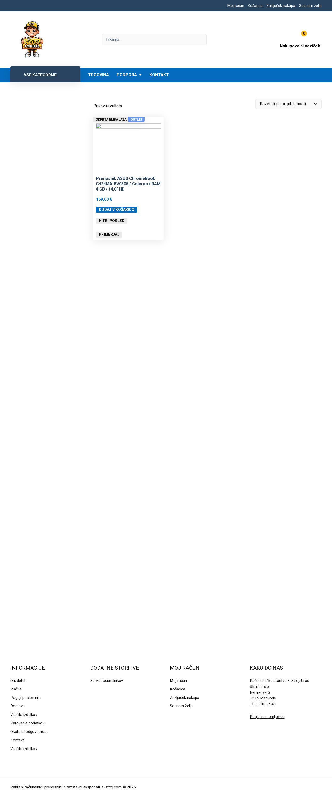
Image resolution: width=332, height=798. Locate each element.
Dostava (17, 706)
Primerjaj (109, 234)
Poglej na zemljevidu (267, 716)
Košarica (255, 6)
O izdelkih (18, 680)
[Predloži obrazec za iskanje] (154, 39)
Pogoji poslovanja (25, 697)
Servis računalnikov (106, 680)
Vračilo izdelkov (23, 714)
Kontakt (159, 74)
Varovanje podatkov (27, 723)
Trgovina (98, 74)
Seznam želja (310, 6)
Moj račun (235, 6)
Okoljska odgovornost (29, 731)
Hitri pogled (112, 221)
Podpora (127, 74)
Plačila (16, 689)
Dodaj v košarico (116, 209)
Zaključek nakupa (280, 6)
